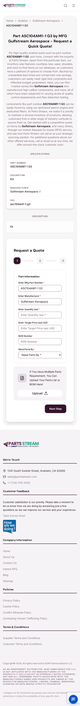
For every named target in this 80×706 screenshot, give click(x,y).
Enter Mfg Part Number (31, 282)
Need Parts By (26, 349)
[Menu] (73, 5)
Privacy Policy (11, 600)
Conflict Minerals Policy (17, 612)
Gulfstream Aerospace (46, 20)
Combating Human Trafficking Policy (25, 618)
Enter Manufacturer (29, 296)
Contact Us (10, 562)
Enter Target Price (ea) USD (33, 322)
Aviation (23, 20)
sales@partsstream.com (22, 476)
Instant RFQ (10, 569)
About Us (8, 557)
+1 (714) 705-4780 (18, 482)
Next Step (55, 408)
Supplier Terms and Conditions (21, 638)
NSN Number (25, 336)
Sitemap (8, 581)
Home (9, 20)
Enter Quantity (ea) (29, 309)
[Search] (65, 5)
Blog (5, 574)
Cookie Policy (11, 606)
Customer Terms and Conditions (22, 643)
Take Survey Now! (14, 515)
